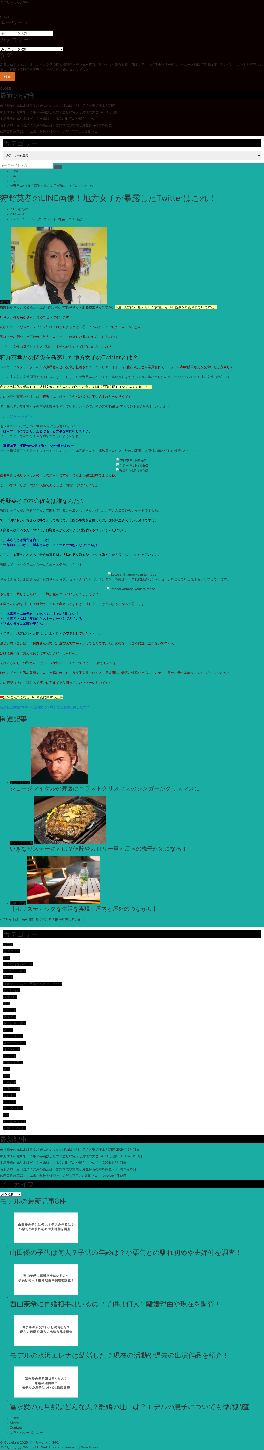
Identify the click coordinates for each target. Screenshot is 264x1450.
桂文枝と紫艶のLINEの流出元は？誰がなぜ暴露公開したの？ (44, 707)
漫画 (6, 1076)
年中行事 (9, 1082)
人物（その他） (14, 1128)
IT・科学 (9, 1102)
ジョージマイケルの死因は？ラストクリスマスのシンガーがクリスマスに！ (108, 788)
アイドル (9, 1017)
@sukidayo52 (21, 416)
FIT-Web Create (47, 1447)
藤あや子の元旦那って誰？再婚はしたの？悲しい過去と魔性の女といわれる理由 (59, 112)
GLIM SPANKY (14, 971)
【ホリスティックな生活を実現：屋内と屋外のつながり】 (84, 908)
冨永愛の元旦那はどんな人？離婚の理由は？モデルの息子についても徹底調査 (130, 1407)
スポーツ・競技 (14, 1043)
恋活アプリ (11, 951)
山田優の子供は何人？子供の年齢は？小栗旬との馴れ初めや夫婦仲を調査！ (126, 1252)
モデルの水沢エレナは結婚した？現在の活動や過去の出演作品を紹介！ (119, 1355)
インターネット (14, 1121)
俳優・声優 (11, 1089)
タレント (49, 219)
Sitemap (16, 1423)
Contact (16, 1428)
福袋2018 (10, 997)
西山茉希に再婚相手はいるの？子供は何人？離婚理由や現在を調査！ (115, 1304)
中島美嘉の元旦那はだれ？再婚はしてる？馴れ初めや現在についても (51, 119)
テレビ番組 (11, 990)
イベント (9, 1010)
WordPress (89, 1447)
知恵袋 (8, 944)
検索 (7, 76)
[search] (58, 167)
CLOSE (5, 17)
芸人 (80, 219)
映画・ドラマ (13, 1062)
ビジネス (9, 1095)
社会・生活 (66, 219)
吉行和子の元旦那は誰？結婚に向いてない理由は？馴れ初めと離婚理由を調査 (57, 105)
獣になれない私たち (18, 964)
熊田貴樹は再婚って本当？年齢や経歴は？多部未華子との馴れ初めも (51, 132)
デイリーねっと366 (14, 2)
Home (14, 1418)
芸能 (13, 176)
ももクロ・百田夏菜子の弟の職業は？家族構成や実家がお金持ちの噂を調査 (56, 125)
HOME (15, 171)
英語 (6, 958)
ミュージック (31, 219)
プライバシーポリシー (26, 1433)
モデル (15, 181)
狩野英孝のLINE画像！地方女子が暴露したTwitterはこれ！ (53, 186)
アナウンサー (13, 1108)
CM (6, 1115)
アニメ (8, 1030)
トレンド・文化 (21, 843)
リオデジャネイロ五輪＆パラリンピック (32, 984)
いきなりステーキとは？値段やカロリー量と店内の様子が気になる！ (98, 848)
